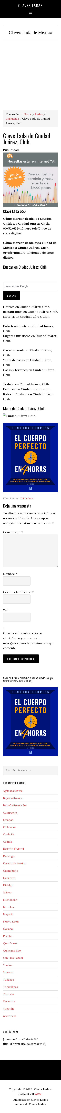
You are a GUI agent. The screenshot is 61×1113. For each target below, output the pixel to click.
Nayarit (8, 914)
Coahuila (8, 834)
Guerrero (9, 878)
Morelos (8, 907)
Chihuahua (26, 498)
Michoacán (10, 899)
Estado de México (14, 863)
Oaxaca (8, 928)
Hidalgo (8, 885)
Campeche (10, 812)
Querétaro (10, 943)
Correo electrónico (18, 592)
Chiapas (8, 819)
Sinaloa (7, 965)
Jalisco (7, 892)
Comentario (13, 532)
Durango (9, 856)
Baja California (12, 798)
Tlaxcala (8, 994)
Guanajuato (10, 870)
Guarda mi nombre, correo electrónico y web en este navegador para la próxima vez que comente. (28, 640)
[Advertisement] (30, 72)
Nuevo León (11, 921)
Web (6, 610)
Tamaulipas (10, 987)
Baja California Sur (15, 805)
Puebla (7, 936)
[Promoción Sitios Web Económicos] (30, 206)
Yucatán (8, 1008)
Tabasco (8, 979)
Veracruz (9, 1001)
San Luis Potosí (13, 957)
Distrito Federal (13, 849)
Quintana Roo (12, 950)
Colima (7, 841)
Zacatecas (9, 1016)
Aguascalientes (13, 790)
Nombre (10, 574)
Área (38, 1093)
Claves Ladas (30, 5)
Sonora (8, 972)
